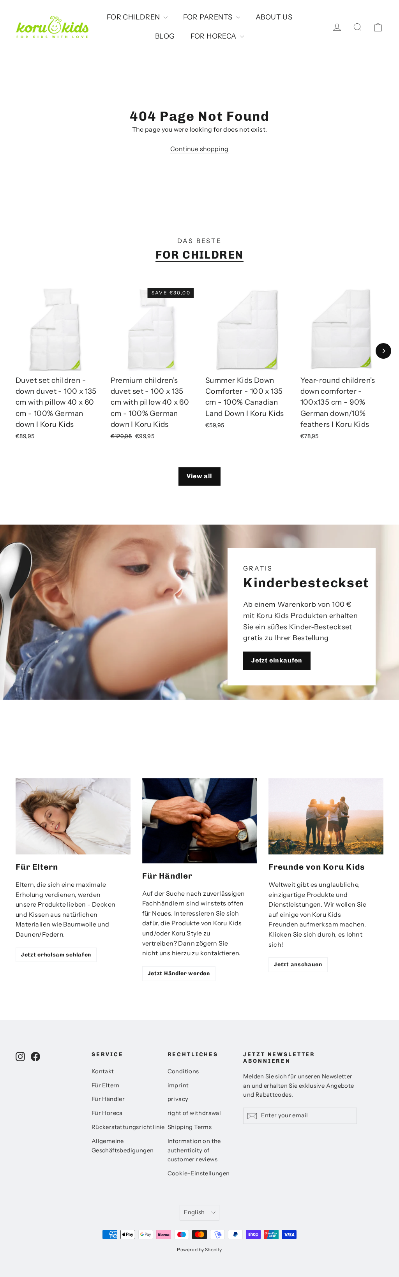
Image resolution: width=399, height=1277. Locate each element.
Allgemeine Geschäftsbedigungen (123, 1146)
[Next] (383, 351)
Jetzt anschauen (298, 964)
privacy (178, 1099)
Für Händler (108, 1099)
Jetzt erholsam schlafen (56, 954)
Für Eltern (106, 1085)
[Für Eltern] (73, 816)
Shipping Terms (190, 1127)
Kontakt (103, 1071)
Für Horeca (107, 1113)
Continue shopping (199, 149)
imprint (178, 1085)
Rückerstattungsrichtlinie (124, 1127)
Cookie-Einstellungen (199, 1173)
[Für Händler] (199, 820)
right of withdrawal (194, 1113)
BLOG (165, 36)
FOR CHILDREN (134, 17)
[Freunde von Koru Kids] (325, 816)
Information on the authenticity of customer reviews (194, 1150)
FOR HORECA (214, 36)
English (194, 1212)
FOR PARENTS (208, 17)
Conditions (183, 1071)
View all (199, 476)
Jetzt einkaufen (276, 660)
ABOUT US (274, 17)
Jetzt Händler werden (179, 973)
